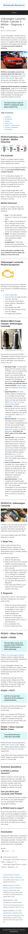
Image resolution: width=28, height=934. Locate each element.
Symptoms (8, 119)
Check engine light (11, 295)
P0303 (17, 745)
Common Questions (11, 127)
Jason (5, 875)
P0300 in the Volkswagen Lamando (12, 655)
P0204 (16, 433)
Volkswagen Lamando (10, 857)
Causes (7, 121)
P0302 (11, 745)
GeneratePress (14, 931)
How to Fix (8, 123)
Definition (8, 117)
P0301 (7, 745)
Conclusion (8, 129)
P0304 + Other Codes (12, 125)
